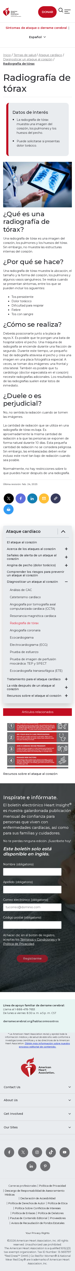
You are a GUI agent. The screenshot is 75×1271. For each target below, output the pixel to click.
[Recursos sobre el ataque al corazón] (66, 695)
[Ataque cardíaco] (63, 531)
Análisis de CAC (21, 590)
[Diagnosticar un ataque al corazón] (66, 581)
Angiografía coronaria (25, 630)
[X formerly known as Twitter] (23, 1152)
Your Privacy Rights (37, 1233)
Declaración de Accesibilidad (37, 1198)
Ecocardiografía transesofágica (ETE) (36, 671)
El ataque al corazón (22, 542)
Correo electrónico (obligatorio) (25, 900)
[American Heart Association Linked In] (31, 1166)
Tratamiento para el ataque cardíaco (34, 679)
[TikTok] (50, 1152)
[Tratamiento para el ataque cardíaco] (66, 679)
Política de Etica (58, 1203)
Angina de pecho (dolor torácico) (31, 565)
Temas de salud (25, 55)
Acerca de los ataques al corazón (31, 549)
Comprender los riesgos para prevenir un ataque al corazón (35, 573)
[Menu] (67, 11)
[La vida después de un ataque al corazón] (66, 687)
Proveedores (58, 1218)
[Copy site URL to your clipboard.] (55, 498)
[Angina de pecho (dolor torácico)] (66, 565)
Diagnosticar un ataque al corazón (27, 59)
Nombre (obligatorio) (18, 864)
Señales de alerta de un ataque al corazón (31, 557)
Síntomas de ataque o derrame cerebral (36, 28)
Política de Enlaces (23, 1213)
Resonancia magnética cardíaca (33, 616)
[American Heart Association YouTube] (64, 1152)
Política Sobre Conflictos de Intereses (38, 1208)
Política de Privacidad (18, 944)
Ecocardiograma (22, 637)
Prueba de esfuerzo (24, 652)
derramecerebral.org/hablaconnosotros (31, 1021)
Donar (47, 12)
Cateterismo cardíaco (25, 597)
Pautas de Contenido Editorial (28, 1218)
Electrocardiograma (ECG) (29, 645)
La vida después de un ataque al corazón (31, 687)
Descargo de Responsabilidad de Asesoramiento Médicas (35, 1192)
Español (35, 37)
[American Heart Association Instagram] (37, 1152)
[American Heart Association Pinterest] (45, 1166)
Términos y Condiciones (37, 939)
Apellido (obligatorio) (18, 882)
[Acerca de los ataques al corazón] (66, 549)
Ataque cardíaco (50, 55)
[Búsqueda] (61, 10)
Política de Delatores (51, 1213)
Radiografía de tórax (19, 64)
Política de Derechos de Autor (26, 1203)
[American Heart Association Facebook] (9, 1152)
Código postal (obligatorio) (22, 917)
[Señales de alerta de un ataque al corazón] (66, 557)
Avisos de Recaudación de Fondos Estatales (37, 1223)
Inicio (7, 55)
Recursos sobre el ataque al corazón (34, 696)
